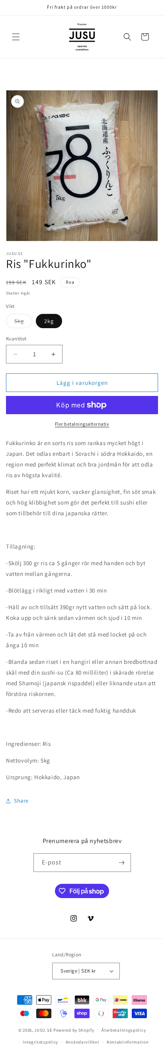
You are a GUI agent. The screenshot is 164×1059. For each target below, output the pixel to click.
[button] (16, 37)
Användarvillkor (83, 1042)
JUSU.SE (43, 1029)
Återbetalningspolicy (124, 1030)
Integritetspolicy (40, 1042)
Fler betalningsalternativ (82, 424)
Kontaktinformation (128, 1042)
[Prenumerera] (122, 862)
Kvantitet (16, 338)
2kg (49, 321)
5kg (23, 322)
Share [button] (21, 800)
